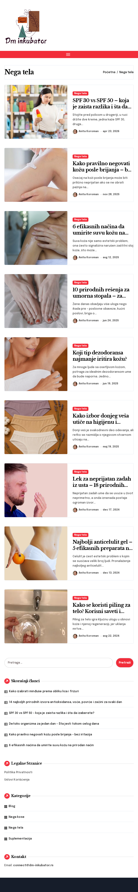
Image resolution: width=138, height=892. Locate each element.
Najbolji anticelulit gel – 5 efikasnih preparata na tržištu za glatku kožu (102, 548)
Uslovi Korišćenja (16, 779)
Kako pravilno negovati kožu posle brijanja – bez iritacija (103, 170)
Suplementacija (20, 838)
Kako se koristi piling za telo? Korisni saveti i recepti (101, 611)
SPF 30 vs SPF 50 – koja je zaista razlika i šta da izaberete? (101, 106)
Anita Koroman (89, 131)
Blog (12, 806)
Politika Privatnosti (18, 772)
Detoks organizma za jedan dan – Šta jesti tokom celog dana (54, 723)
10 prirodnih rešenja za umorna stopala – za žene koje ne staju (101, 296)
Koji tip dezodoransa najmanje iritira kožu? (100, 356)
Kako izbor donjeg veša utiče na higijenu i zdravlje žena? (101, 422)
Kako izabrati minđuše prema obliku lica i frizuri (44, 691)
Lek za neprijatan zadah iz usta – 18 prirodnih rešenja (102, 485)
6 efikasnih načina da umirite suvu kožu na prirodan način (99, 233)
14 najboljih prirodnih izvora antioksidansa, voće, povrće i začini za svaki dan (65, 702)
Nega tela (80, 93)
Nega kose (16, 817)
